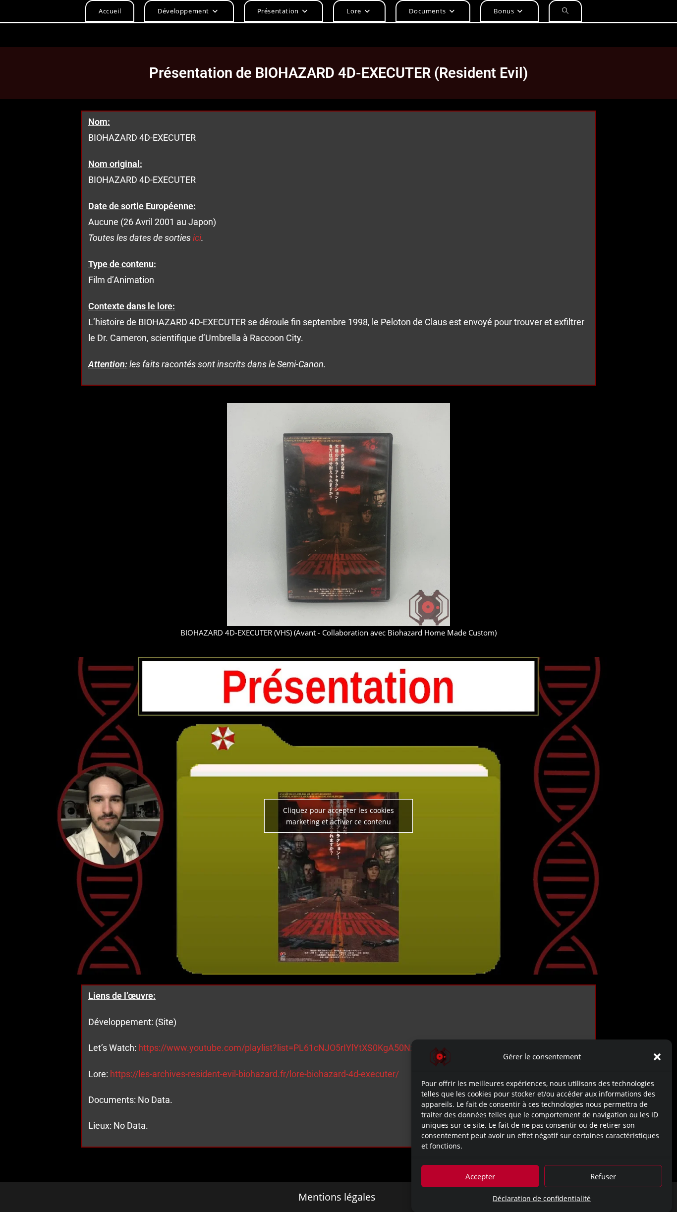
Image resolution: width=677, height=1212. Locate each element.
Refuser (603, 1176)
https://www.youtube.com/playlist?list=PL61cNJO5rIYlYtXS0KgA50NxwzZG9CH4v (301, 1047)
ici (197, 237)
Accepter (480, 1176)
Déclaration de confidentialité (542, 1198)
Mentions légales (337, 1197)
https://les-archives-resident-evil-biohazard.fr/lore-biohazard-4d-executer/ (254, 1074)
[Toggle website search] (565, 11)
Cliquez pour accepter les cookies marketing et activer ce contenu (338, 816)
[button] (657, 1057)
